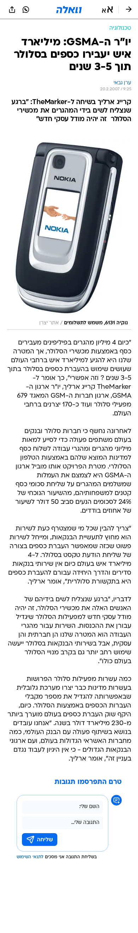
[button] (107, 9)
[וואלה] (69, 9)
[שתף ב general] (12, 9)
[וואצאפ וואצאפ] (25, 9)
